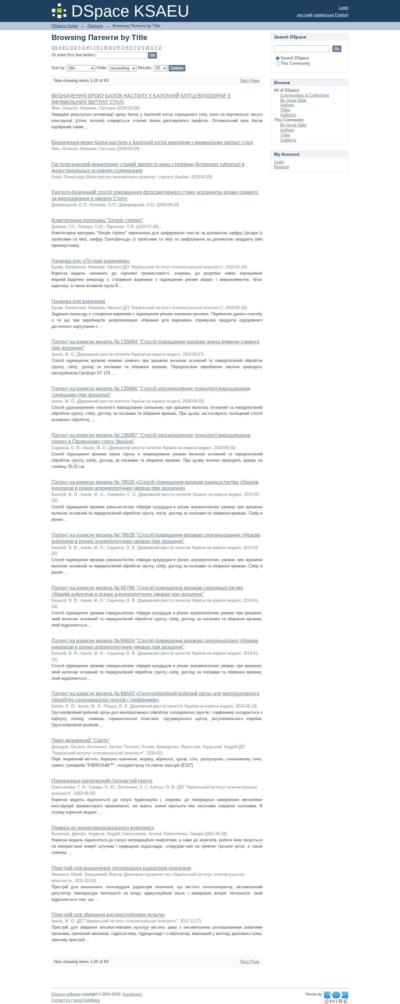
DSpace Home (65, 25)
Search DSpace (295, 58)
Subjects (288, 115)
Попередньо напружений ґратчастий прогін (102, 780)
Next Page (249, 80)
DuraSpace (132, 994)
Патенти (95, 25)
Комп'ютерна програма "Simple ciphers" (97, 220)
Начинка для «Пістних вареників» (91, 261)
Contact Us (61, 1000)
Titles (285, 110)
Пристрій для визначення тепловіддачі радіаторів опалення (121, 868)
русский (304, 15)
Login (343, 7)
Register (281, 167)
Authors (287, 105)
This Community (295, 63)
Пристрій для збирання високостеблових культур (108, 914)
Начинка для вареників (78, 301)
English (341, 15)
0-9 (54, 47)
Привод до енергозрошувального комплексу (103, 827)
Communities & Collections (304, 95)
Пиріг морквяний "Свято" (81, 740)
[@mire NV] (336, 998)
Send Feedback (86, 1000)
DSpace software (66, 994)
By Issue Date (293, 100)
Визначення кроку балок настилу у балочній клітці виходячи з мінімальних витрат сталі (152, 142)
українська (323, 15)
